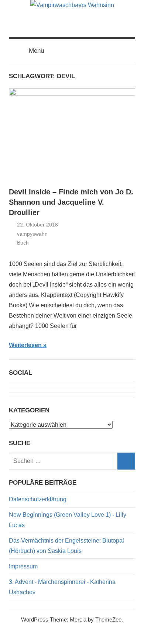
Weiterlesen (25, 345)
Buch (23, 243)
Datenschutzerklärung (37, 499)
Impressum (23, 566)
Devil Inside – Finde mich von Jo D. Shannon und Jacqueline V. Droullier (71, 202)
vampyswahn (32, 234)
